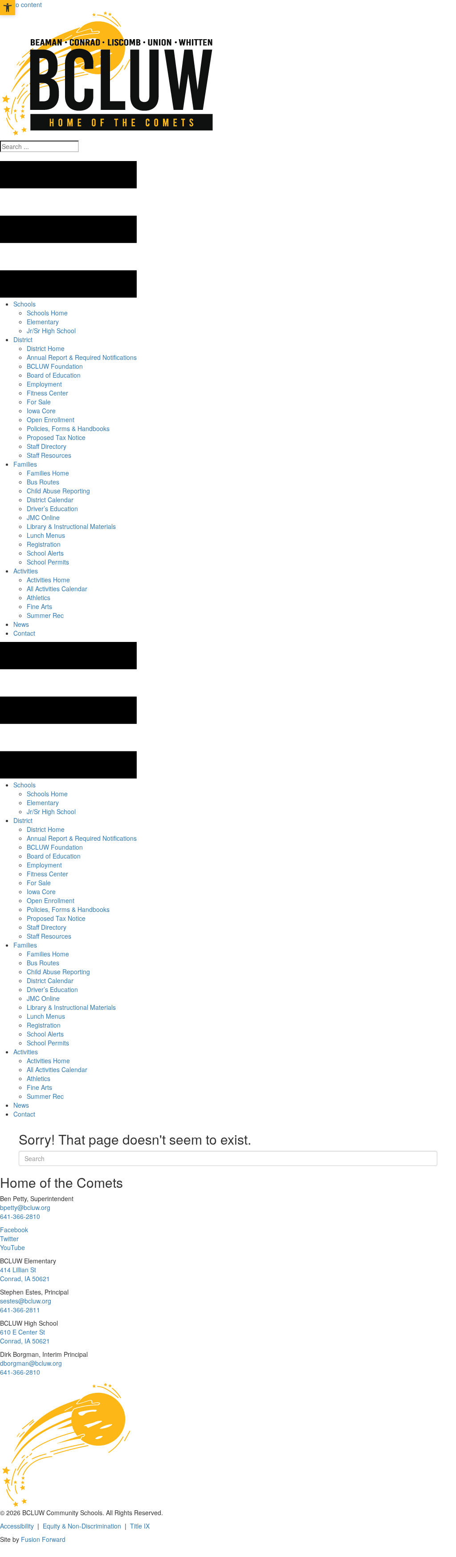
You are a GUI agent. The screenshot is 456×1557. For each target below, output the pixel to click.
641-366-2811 (20, 1309)
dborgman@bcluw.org (31, 1363)
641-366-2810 (20, 1216)
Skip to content (21, 4)
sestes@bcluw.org (25, 1300)
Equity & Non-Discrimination (82, 1525)
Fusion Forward (43, 1539)
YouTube (12, 1247)
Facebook (14, 1229)
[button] (4, 156)
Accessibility (17, 1525)
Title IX (140, 1525)
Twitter (9, 1238)
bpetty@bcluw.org (25, 1207)
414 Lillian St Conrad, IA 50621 (25, 1274)
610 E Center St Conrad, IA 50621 (25, 1336)
